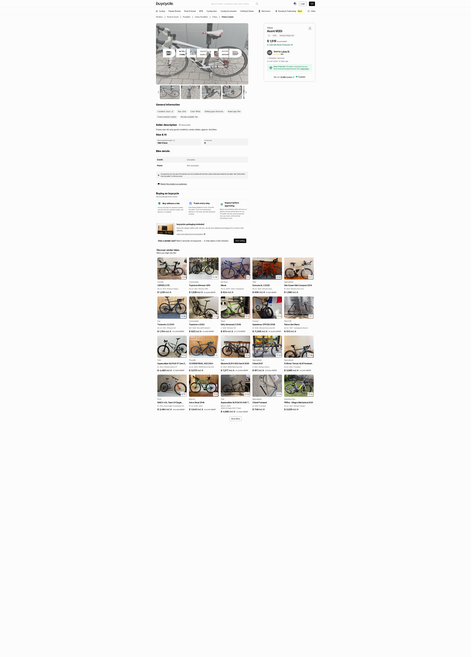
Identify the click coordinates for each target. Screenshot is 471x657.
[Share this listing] (310, 28)
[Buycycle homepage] (164, 4)
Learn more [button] (305, 69)
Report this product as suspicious (173, 184)
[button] (164, 292)
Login (303, 4)
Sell (312, 4)
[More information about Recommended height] (174, 140)
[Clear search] (257, 4)
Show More (235, 419)
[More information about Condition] (172, 111)
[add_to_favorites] (248, 277)
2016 (274, 35)
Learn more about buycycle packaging (190, 234)
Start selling (240, 241)
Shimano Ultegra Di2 (287, 35)
